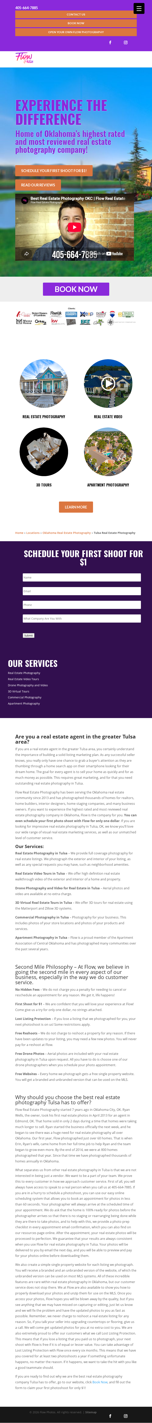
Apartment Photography (108, 484)
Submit (28, 635)
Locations (33, 533)
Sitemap (91, 1412)
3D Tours (43, 484)
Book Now (76, 23)
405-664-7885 (26, 8)
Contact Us (76, 14)
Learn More (76, 507)
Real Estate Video (108, 416)
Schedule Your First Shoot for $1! (54, 170)
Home (19, 533)
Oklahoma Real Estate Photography (67, 533)
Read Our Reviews (38, 185)
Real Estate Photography (44, 416)
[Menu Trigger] (139, 8)
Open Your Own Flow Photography (76, 32)
